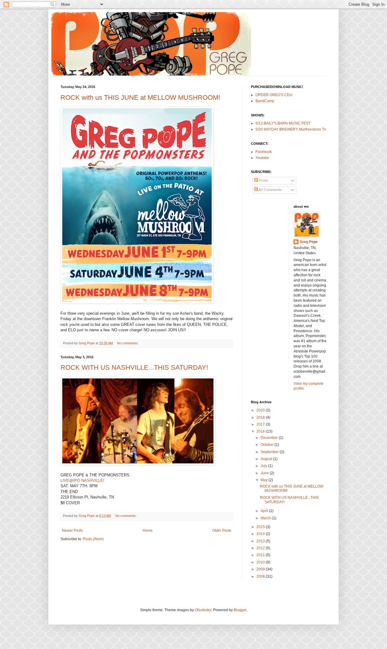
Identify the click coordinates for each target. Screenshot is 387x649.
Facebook (263, 152)
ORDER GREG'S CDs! (273, 95)
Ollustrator (203, 610)
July (264, 466)
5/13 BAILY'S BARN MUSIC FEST (283, 123)
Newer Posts (72, 530)
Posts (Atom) (93, 539)
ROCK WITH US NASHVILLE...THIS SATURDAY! (134, 367)
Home (148, 530)
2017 (261, 424)
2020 (261, 410)
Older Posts (221, 530)
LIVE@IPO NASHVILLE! (82, 480)
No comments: (128, 343)
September (270, 452)
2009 (261, 569)
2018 (261, 417)
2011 (261, 555)
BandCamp (264, 101)
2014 (261, 534)
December (270, 438)
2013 (261, 541)
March (266, 518)
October (268, 445)
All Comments (269, 190)
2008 (261, 576)
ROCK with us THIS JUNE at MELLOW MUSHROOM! (140, 97)
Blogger (240, 610)
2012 (261, 548)
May (264, 480)
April (265, 511)
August (267, 459)
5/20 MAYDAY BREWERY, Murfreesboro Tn (290, 129)
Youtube (262, 158)
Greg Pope (309, 242)
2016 (261, 431)
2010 (261, 562)
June (265, 473)
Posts (263, 180)
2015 (261, 527)
